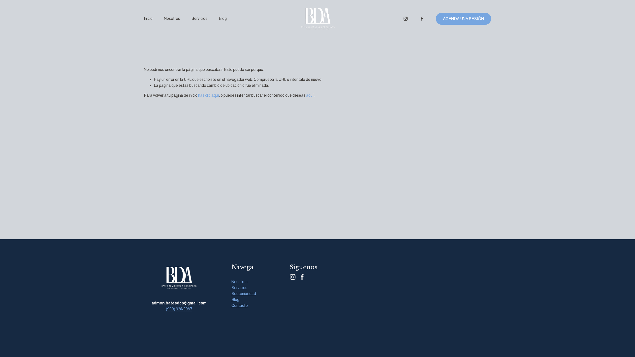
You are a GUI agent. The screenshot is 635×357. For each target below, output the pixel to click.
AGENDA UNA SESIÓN (463, 19)
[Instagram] (405, 18)
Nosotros (172, 18)
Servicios (199, 18)
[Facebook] (421, 18)
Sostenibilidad (243, 294)
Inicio (148, 18)
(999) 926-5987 (179, 309)
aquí (310, 95)
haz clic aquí (208, 95)
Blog (223, 18)
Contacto (239, 305)
